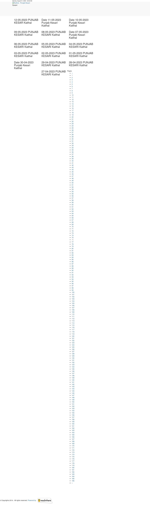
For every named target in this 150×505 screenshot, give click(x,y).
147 (73, 395)
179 (73, 465)
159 (73, 421)
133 (73, 364)
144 (73, 389)
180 (73, 467)
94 (72, 279)
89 (72, 268)
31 (72, 141)
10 (72, 95)
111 (73, 316)
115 (73, 325)
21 (72, 119)
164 (73, 432)
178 (73, 463)
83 (72, 255)
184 (73, 476)
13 (72, 101)
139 (73, 378)
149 (73, 399)
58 (72, 200)
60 (72, 204)
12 (72, 99)
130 (73, 358)
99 (72, 290)
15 (72, 106)
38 (72, 156)
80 (72, 248)
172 (73, 450)
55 (72, 194)
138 (73, 375)
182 (73, 472)
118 (73, 332)
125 (73, 347)
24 (72, 126)
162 (73, 428)
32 (72, 143)
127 (73, 351)
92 (72, 275)
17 (72, 110)
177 (73, 461)
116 (73, 327)
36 (72, 152)
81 (72, 250)
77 (72, 242)
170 (73, 446)
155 (73, 413)
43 (72, 167)
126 (73, 349)
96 (72, 283)
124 (73, 345)
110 (73, 314)
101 (73, 294)
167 (73, 439)
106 (73, 305)
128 (73, 353)
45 (72, 172)
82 (72, 253)
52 (72, 187)
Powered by (32, 500)
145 (73, 391)
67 (72, 220)
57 (72, 198)
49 (72, 180)
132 (73, 362)
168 (73, 441)
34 (72, 147)
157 (73, 417)
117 (73, 329)
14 (72, 104)
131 (73, 360)
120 (73, 336)
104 (73, 301)
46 (72, 174)
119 (73, 334)
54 (72, 191)
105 (73, 303)
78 (72, 244)
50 (72, 183)
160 (73, 424)
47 (72, 176)
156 (73, 415)
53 (72, 189)
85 (72, 259)
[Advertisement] (99, 11)
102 (73, 297)
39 (72, 158)
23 (72, 123)
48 (72, 178)
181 (73, 470)
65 (72, 215)
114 (73, 323)
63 (72, 211)
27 (72, 132)
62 (72, 209)
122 (73, 340)
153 (73, 408)
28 (72, 134)
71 (72, 229)
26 (72, 130)
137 (73, 373)
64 (72, 213)
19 (72, 115)
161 (73, 426)
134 (73, 367)
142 (73, 384)
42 (72, 165)
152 (73, 406)
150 (73, 402)
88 (72, 266)
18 (72, 112)
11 (72, 97)
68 (72, 222)
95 (72, 281)
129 (73, 356)
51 (72, 185)
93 (72, 277)
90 (72, 270)
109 (73, 312)
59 (72, 202)
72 (72, 231)
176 (73, 459)
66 (72, 218)
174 (73, 454)
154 (73, 410)
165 (73, 435)
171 (73, 448)
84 (72, 257)
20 (72, 117)
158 (73, 419)
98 (72, 288)
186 (73, 481)
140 (73, 380)
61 (72, 207)
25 (72, 128)
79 (72, 246)
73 (72, 233)
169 (73, 443)
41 (72, 163)
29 (72, 137)
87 (72, 264)
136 (73, 371)
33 (72, 145)
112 (73, 318)
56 (72, 196)
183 (73, 474)
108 (73, 310)
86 (72, 261)
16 (72, 108)
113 (73, 321)
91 (72, 272)
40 (72, 161)
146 (73, 393)
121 (73, 338)
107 (73, 307)
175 (73, 456)
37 (72, 154)
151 (73, 404)
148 (73, 397)
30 (72, 139)
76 (72, 240)
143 (73, 386)
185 (73, 478)
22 (72, 121)
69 (72, 224)
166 (73, 437)
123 (73, 343)
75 (72, 237)
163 (73, 430)
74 (72, 235)
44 (72, 169)
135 (73, 369)
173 (73, 452)
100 (73, 292)
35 (72, 150)
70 (72, 226)
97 (72, 286)
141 (73, 382)
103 (73, 299)
